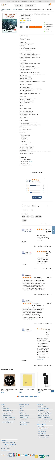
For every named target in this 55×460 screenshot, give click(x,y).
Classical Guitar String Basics (44, 412)
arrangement (38, 216)
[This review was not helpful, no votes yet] (50, 246)
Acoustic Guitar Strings (8, 412)
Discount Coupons (24, 415)
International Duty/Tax (25, 422)
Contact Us (22, 406)
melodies (24, 220)
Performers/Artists (42, 433)
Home (2, 9)
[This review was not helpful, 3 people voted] (50, 365)
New (4, 406)
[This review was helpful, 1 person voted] (47, 294)
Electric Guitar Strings (7, 413)
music (23, 216)
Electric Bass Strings (7, 415)
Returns (22, 420)
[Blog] (15, 444)
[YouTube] (13, 444)
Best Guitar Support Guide (44, 420)
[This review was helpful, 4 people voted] (47, 323)
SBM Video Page (42, 429)
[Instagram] (8, 444)
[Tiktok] (10, 444)
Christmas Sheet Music (18, 9)
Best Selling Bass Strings (8, 422)
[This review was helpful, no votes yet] (47, 246)
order (32, 216)
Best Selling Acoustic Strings (9, 419)
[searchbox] (27, 206)
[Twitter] (5, 444)
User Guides (45, 1)
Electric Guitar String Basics (44, 415)
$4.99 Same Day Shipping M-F (29, 1)
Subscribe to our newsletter (8, 442)
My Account (23, 413)
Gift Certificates (23, 419)
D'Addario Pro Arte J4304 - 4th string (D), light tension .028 (9, 390)
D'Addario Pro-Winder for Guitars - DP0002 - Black (44, 390)
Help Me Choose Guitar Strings (45, 419)
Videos (39, 1)
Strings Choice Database (43, 408)
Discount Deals (6, 408)
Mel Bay (30, 161)
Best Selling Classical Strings (9, 417)
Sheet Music (8, 9)
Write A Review (37, 197)
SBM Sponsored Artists (43, 428)
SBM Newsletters (42, 431)
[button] (53, 230)
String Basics (41, 410)
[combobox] (41, 206)
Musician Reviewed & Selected (13, 1)
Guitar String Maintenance (44, 417)
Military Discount (24, 417)
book (28, 216)
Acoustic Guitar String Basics (44, 413)
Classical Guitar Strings (8, 410)
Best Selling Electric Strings (9, 420)
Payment (22, 412)
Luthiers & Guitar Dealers (43, 437)
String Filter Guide (42, 406)
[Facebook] (3, 444)
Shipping (22, 410)
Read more (41, 290)
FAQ (21, 408)
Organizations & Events (43, 435)
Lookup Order (23, 424)
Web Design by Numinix (5, 450)
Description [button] (24, 35)
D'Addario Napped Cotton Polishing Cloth (26, 390)
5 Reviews (29, 20)
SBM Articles (41, 426)
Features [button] (23, 157)
